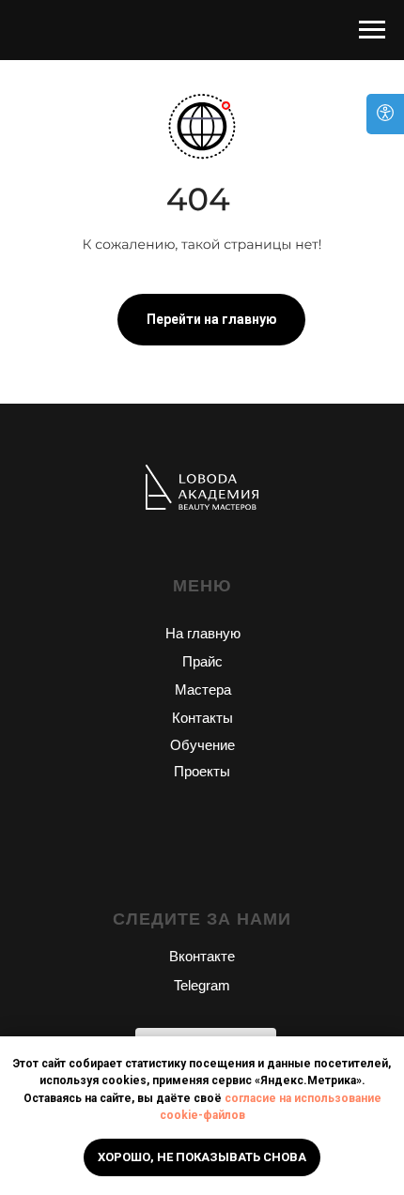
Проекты (202, 771)
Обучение (202, 745)
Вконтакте (202, 956)
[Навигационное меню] (372, 30)
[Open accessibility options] (385, 114)
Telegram (202, 985)
